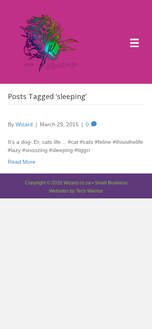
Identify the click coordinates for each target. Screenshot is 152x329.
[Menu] (134, 43)
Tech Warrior (89, 191)
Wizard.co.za (77, 183)
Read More (21, 162)
